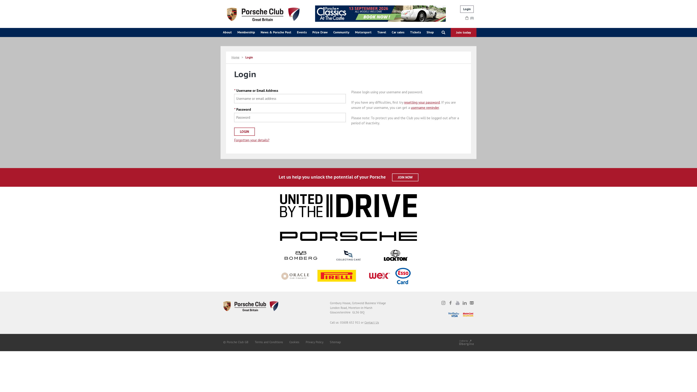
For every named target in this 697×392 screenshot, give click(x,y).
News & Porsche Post (276, 32)
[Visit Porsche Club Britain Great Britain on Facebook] (451, 303)
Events (302, 32)
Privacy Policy (314, 342)
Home (235, 57)
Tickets (415, 32)
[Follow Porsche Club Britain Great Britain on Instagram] (443, 303)
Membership (246, 32)
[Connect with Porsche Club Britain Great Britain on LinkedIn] (465, 303)
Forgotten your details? (251, 140)
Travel (381, 32)
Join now (405, 177)
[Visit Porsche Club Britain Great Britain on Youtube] (458, 303)
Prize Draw (320, 32)
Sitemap (335, 342)
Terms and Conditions (269, 342)
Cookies (294, 342)
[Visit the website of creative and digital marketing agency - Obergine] (466, 342)
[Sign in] (467, 9)
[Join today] (463, 32)
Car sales (398, 32)
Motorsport (363, 32)
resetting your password (422, 102)
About (227, 32)
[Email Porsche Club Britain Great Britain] (472, 303)
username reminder (425, 107)
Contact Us (371, 322)
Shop (430, 32)
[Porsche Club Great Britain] (263, 14)
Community (341, 32)
